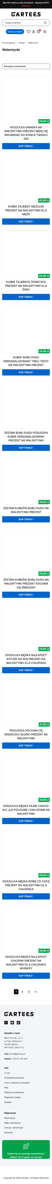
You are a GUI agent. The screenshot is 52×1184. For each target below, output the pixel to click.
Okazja (22, 43)
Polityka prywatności (14, 1092)
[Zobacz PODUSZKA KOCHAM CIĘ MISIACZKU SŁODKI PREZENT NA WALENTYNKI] (26, 702)
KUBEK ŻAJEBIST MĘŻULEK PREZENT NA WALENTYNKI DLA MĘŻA (26, 210)
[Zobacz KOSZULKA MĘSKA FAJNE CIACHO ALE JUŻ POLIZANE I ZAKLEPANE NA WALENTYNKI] (26, 778)
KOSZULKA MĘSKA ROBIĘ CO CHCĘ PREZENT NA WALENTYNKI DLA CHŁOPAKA (26, 885)
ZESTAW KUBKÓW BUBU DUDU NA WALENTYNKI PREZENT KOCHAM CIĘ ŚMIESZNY (26, 583)
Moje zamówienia (12, 1123)
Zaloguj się (33, 31)
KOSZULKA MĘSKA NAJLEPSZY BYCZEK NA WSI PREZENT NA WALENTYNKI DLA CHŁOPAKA (26, 658)
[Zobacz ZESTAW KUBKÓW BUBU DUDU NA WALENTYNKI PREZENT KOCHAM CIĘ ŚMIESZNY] (26, 551)
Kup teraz (25, 146)
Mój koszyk (9, 1118)
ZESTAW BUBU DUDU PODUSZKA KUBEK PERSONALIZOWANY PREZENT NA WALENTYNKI (26, 436)
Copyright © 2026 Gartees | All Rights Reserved (26, 1178)
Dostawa (8, 1132)
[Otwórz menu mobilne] (44, 31)
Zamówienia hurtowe (14, 1078)
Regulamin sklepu (12, 1097)
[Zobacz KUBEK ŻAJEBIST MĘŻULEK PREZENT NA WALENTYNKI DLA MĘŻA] (26, 178)
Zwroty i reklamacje (13, 1127)
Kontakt (8, 1102)
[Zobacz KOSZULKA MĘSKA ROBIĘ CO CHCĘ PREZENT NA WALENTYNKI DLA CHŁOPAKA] (26, 853)
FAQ (6, 1087)
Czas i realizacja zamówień (17, 1082)
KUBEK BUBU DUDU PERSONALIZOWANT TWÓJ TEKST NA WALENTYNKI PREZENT (26, 361)
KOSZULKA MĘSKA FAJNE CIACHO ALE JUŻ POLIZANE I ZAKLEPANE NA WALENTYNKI (26, 809)
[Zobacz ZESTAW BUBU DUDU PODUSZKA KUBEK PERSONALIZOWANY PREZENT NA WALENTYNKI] (26, 404)
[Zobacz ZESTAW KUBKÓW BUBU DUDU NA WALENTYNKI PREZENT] (26, 480)
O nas (7, 1073)
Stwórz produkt (15, 31)
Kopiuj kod (26, 6)
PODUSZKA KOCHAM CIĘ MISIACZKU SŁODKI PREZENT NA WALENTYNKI (26, 734)
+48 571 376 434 (19, 1059)
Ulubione (28, 31)
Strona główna (8, 43)
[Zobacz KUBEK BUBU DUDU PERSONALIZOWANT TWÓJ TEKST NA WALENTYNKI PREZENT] (26, 329)
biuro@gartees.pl (17, 1054)
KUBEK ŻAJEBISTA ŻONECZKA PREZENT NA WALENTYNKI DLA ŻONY (26, 285)
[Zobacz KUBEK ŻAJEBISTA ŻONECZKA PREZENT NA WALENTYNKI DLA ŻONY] (26, 254)
